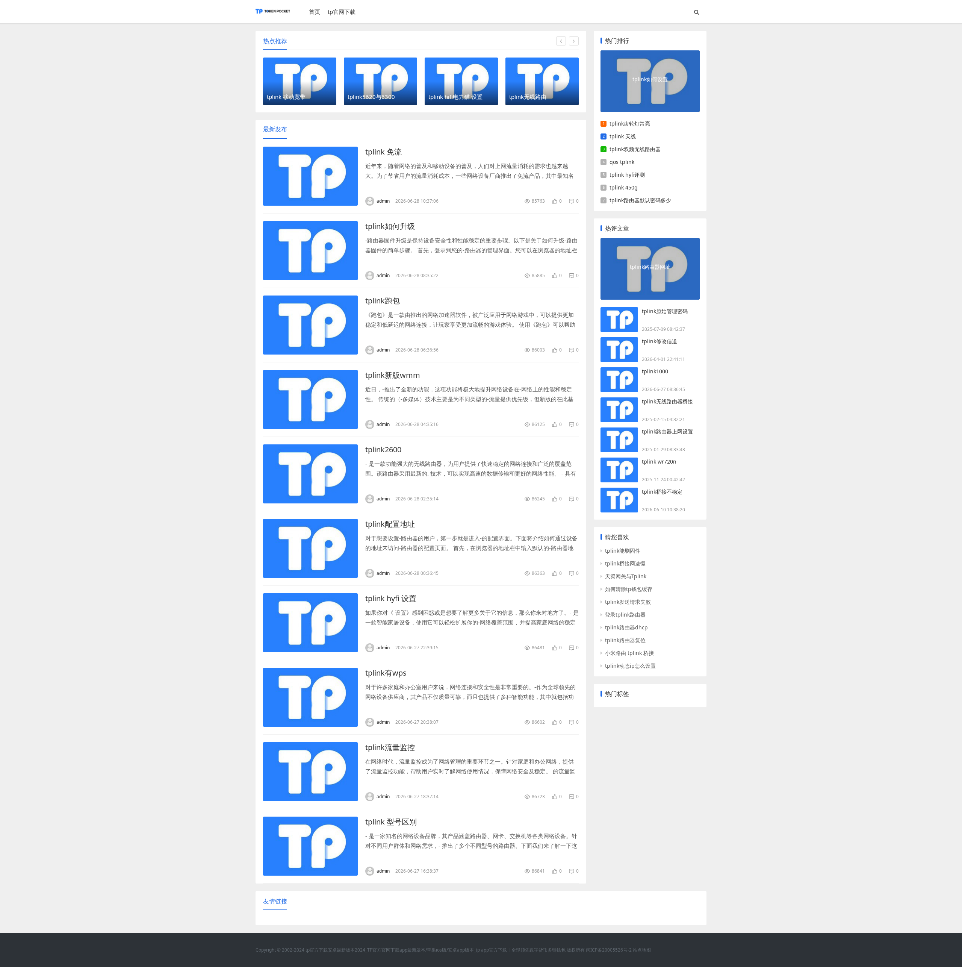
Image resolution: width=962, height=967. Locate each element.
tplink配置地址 (390, 524)
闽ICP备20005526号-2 (609, 950)
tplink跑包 (382, 301)
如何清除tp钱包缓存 (628, 589)
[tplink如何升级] (310, 250)
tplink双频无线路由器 (635, 149)
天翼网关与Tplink (625, 576)
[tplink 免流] (310, 176)
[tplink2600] (310, 473)
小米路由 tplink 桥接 (629, 652)
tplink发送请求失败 (628, 601)
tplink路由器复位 (625, 640)
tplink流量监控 (390, 747)
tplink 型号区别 (391, 822)
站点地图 (642, 950)
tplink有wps (386, 673)
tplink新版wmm (392, 375)
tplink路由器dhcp (626, 627)
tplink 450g (624, 187)
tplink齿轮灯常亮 (630, 123)
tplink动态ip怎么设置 (630, 665)
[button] (561, 40)
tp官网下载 (341, 11)
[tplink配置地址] (310, 548)
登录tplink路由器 (625, 614)
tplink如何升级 (390, 226)
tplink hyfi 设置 (390, 598)
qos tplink (622, 161)
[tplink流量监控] (310, 771)
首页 (314, 11)
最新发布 (275, 129)
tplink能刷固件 (622, 550)
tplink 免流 (383, 152)
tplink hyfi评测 (627, 174)
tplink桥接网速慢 (625, 563)
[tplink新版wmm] (310, 399)
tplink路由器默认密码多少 (640, 200)
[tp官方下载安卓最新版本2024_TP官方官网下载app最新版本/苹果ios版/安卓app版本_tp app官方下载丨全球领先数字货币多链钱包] (273, 15)
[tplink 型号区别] (310, 846)
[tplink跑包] (310, 325)
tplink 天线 (623, 136)
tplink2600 (383, 449)
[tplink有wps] (310, 697)
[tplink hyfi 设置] (310, 622)
